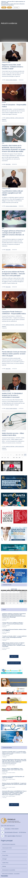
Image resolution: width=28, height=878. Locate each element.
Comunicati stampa (6, 62)
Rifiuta (9, 7)
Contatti (4, 851)
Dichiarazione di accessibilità (8, 870)
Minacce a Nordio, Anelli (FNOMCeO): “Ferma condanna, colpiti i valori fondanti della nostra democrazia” (12, 769)
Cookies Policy (5, 862)
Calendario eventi (13, 662)
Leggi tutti (13, 804)
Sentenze (4, 102)
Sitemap (4, 866)
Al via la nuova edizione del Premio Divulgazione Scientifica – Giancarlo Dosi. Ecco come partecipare (13, 273)
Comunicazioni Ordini (7, 848)
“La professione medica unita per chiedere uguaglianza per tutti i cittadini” (12, 193)
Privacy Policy (5, 855)
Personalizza (16, 7)
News (3, 143)
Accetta (4, 7)
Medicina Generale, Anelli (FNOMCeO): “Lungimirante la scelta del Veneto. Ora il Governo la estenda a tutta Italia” (14, 784)
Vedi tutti (13, 656)
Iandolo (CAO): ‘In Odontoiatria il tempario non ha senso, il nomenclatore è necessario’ (12, 395)
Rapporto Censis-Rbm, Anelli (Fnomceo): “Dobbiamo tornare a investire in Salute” (12, 67)
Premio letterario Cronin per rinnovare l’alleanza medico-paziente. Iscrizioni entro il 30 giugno (14, 354)
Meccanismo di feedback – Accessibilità (10, 873)
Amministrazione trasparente (8, 844)
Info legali (4, 859)
